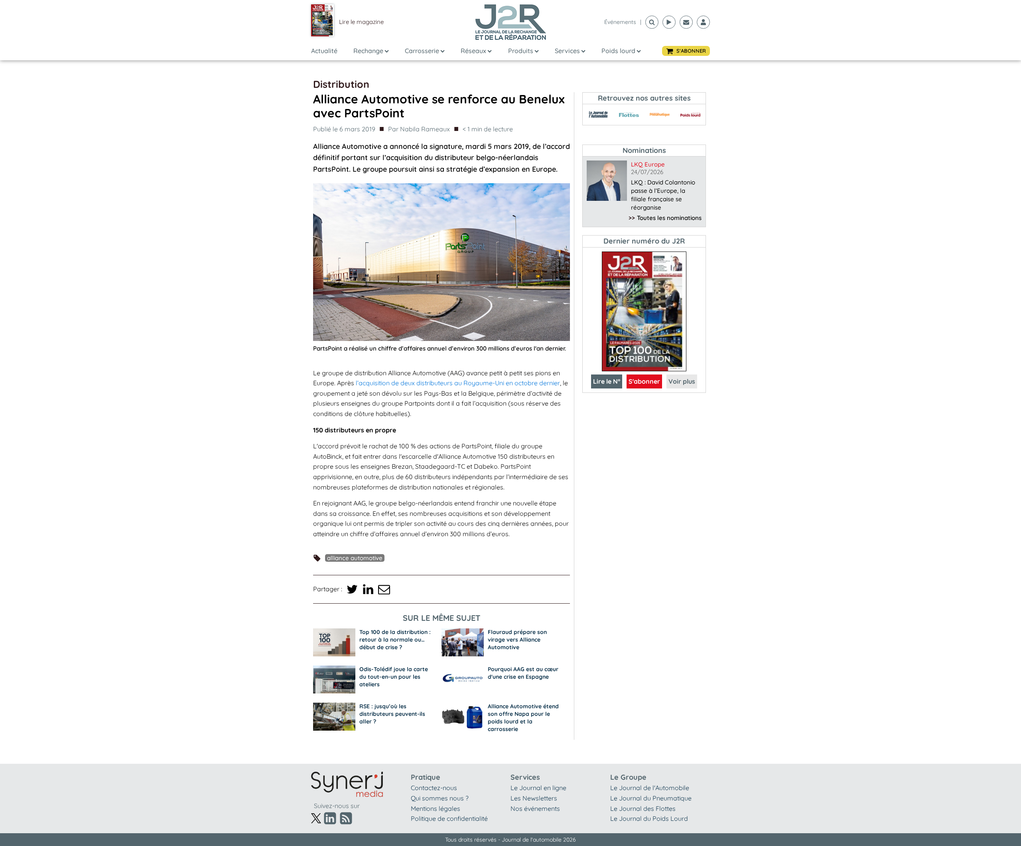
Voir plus (681, 381)
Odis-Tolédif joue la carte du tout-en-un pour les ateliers (393, 677)
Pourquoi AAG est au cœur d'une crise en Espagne (523, 673)
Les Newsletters (533, 798)
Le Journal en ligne (538, 788)
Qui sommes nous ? (440, 798)
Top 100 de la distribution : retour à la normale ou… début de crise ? (395, 639)
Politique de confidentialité (449, 818)
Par (419, 129)
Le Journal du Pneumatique (651, 798)
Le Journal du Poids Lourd (649, 818)
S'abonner (644, 381)
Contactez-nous (434, 788)
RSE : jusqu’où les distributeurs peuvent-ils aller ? (392, 714)
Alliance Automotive (354, 558)
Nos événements (535, 808)
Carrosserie (422, 51)
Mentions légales (435, 808)
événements (620, 22)
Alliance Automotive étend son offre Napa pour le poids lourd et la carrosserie (523, 718)
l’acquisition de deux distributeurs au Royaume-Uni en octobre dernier (458, 383)
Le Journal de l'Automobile (649, 788)
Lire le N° (606, 381)
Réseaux (473, 51)
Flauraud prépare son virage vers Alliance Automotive (517, 639)
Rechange (368, 51)
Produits (520, 51)
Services (567, 51)
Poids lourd (618, 51)
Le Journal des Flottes (643, 808)
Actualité (324, 51)
